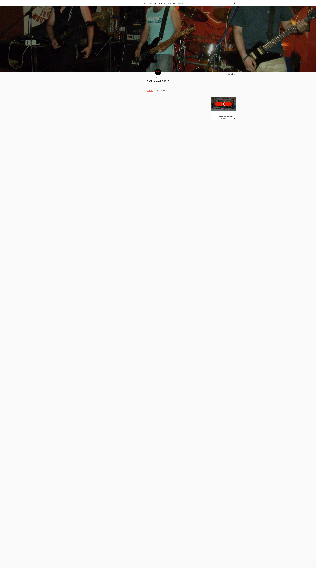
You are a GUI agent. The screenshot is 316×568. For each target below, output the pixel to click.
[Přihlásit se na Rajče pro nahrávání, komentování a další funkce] (235, 3)
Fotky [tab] (150, 90)
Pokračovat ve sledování (223, 104)
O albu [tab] (156, 90)
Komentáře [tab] (164, 90)
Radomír (224, 118)
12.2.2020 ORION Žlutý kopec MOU (223, 116)
